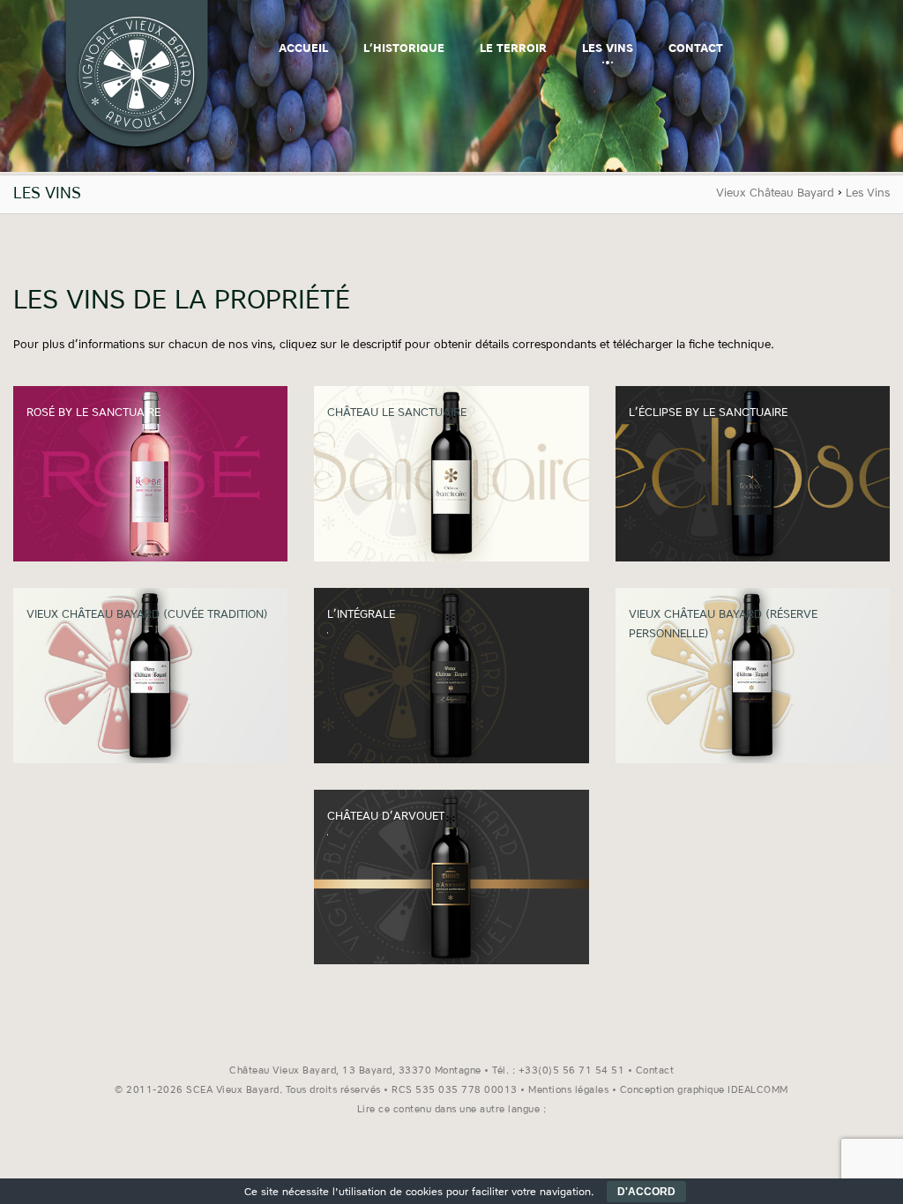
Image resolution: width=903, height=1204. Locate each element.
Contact (695, 49)
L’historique (403, 49)
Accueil (303, 49)
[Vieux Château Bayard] (136, 151)
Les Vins (607, 49)
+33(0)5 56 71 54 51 (572, 1071)
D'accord (646, 1191)
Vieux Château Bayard (775, 193)
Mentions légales (568, 1091)
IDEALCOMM (758, 1091)
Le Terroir (513, 49)
